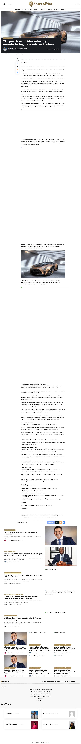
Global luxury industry (26, 516)
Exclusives (57, 681)
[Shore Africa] (40, 4)
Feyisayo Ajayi (11, 48)
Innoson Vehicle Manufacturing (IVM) (35, 103)
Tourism (73, 681)
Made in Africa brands (50, 516)
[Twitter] (6, 4)
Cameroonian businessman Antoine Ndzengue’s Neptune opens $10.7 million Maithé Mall (23, 554)
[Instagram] (9, 4)
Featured (61, 515)
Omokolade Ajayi (9, 583)
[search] (72, 4)
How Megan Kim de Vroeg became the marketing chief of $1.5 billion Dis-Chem (64, 648)
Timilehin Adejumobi (10, 540)
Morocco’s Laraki (31, 244)
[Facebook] (4, 4)
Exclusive (7, 572)
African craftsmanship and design (34, 515)
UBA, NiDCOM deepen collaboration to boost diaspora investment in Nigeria (42, 499)
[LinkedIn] (12, 4)
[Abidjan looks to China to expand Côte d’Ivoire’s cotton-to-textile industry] (61, 621)
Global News (13, 615)
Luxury (68, 681)
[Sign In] (2, 4)
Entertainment (50, 681)
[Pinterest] (11, 4)
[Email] (56, 49)
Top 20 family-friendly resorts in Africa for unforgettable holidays (39, 488)
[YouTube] (8, 4)
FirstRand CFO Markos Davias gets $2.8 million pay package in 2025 (15, 648)
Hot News (12, 529)
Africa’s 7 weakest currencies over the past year (34, 493)
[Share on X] (54, 49)
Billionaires (8, 594)
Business (7, 529)
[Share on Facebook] (52, 49)
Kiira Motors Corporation (32, 139)
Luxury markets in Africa (38, 516)
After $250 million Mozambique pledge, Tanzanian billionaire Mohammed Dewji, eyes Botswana (21, 597)
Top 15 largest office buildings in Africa (32, 490)
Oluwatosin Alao (9, 626)
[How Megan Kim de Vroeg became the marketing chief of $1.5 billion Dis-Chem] (61, 578)
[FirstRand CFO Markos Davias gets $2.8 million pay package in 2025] (61, 535)
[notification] (70, 4)
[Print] (58, 49)
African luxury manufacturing (50, 515)
